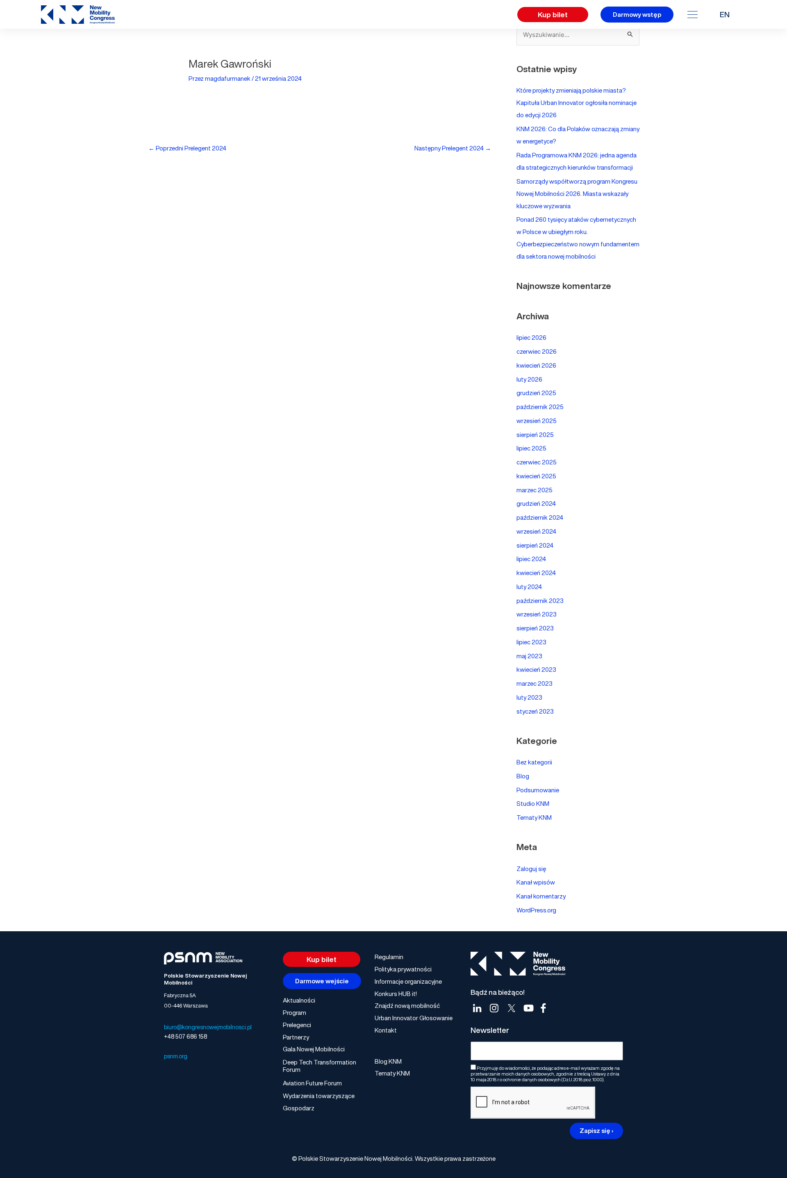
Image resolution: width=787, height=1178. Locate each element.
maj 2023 (529, 655)
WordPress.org (536, 909)
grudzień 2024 (536, 503)
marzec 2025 (534, 489)
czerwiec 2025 (536, 461)
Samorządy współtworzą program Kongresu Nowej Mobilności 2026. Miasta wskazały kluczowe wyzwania (576, 193)
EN (725, 14)
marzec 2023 (534, 683)
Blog (522, 775)
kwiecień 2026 (536, 365)
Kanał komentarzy (541, 896)
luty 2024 (529, 586)
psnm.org (175, 1056)
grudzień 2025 (536, 392)
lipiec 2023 (531, 641)
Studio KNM (532, 803)
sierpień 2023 (535, 627)
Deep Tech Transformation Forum (319, 1065)
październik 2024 (539, 517)
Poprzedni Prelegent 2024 (187, 147)
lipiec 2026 (531, 337)
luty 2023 (529, 697)
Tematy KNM (534, 817)
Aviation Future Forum (312, 1082)
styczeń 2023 (535, 711)
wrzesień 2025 (536, 420)
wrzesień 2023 (536, 614)
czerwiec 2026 (536, 351)
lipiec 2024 (531, 558)
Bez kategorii (534, 761)
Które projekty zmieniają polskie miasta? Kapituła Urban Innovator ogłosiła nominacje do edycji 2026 (576, 102)
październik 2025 (540, 406)
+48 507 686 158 (185, 1036)
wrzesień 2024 (536, 531)
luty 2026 (529, 379)
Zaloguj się (531, 868)
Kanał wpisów (535, 882)
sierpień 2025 (535, 434)
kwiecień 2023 (536, 669)
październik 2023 (540, 600)
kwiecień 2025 (536, 475)
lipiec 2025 (531, 448)
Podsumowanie (537, 789)
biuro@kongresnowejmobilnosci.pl (208, 1027)
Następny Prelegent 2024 (452, 147)
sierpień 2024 (534, 545)
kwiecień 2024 (536, 572)
